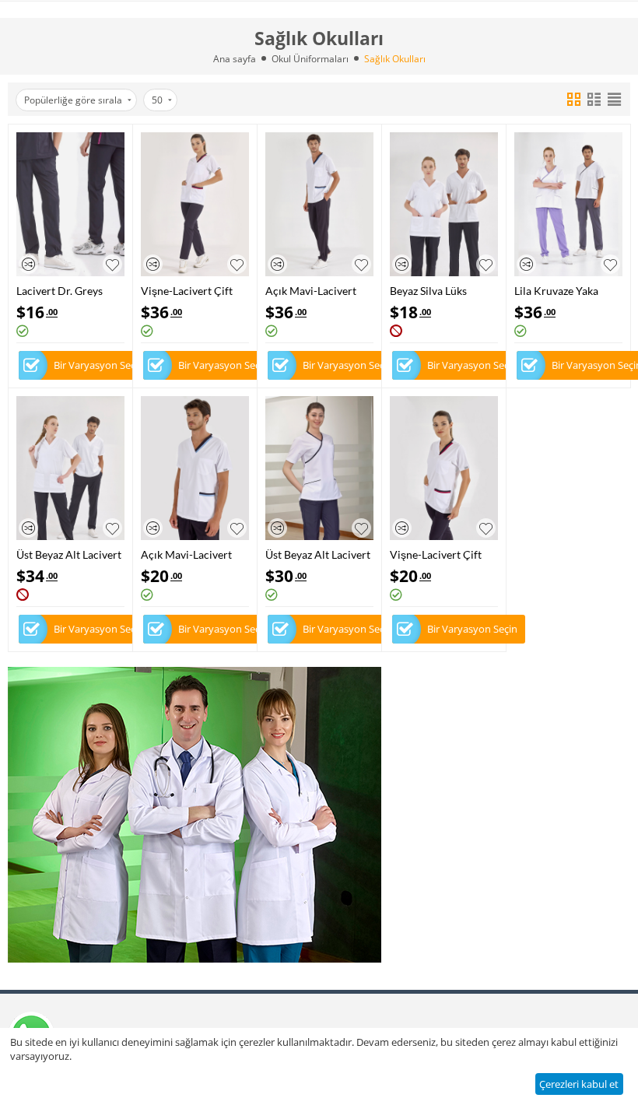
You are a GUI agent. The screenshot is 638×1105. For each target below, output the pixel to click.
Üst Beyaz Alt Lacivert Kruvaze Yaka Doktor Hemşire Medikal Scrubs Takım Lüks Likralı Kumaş (317, 554)
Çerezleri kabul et (579, 1084)
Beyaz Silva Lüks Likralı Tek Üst (428, 290)
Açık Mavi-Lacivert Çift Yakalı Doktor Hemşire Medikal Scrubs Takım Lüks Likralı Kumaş (310, 290)
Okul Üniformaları (310, 58)
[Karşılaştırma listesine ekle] (28, 264)
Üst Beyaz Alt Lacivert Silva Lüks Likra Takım (68, 554)
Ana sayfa (234, 58)
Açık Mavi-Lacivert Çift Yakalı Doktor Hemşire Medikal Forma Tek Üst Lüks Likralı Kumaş (187, 554)
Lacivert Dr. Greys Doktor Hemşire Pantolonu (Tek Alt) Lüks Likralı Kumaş (62, 290)
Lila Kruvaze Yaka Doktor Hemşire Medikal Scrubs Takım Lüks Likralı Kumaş (566, 290)
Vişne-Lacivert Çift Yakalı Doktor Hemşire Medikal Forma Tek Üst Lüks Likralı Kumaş (436, 554)
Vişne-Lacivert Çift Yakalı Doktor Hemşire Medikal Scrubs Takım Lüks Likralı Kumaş (187, 290)
